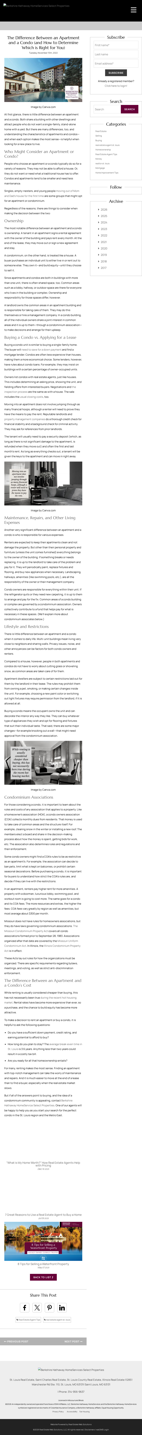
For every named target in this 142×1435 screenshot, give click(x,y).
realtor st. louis (102, 163)
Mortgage (100, 168)
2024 (104, 222)
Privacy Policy (58, 1411)
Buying (98, 140)
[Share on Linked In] (62, 1307)
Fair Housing (84, 1411)
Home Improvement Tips (106, 172)
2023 (104, 229)
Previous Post (17, 1341)
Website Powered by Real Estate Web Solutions (71, 1424)
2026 (104, 209)
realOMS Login (102, 1429)
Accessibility (72, 1411)
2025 (104, 216)
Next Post (72, 1341)
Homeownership (103, 149)
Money (98, 158)
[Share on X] (37, 1307)
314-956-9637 (76, 1392)
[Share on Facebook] (24, 1307)
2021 (104, 242)
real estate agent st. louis (58, 1319)
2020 (104, 248)
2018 (104, 261)
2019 (104, 255)
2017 (103, 268)
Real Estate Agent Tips (29, 1319)
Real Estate (100, 131)
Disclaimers (90, 1429)
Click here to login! (116, 86)
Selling (98, 135)
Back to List (42, 1277)
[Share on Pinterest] (49, 1307)
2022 (104, 235)
